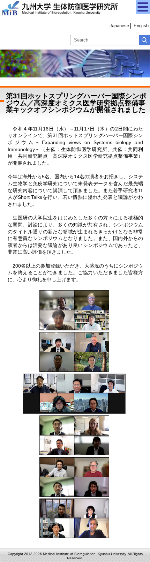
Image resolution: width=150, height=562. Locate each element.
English (141, 25)
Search (144, 40)
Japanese (119, 25)
